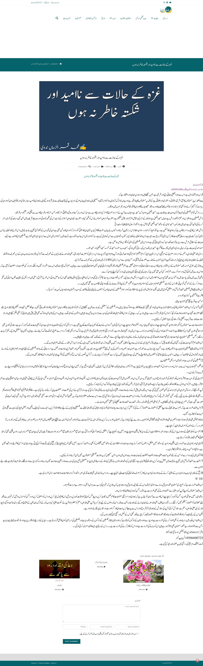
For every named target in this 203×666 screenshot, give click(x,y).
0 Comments (82, 167)
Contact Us (34, 663)
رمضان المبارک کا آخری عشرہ (101, 562)
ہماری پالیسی (46, 2)
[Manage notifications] (197, 661)
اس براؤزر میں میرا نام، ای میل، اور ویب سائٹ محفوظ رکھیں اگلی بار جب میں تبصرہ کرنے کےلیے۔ (108, 634)
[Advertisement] (99, 40)
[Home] (61, 64)
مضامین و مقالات (96, 167)
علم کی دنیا (120, 167)
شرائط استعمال (39, 2)
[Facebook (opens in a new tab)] (167, 2)
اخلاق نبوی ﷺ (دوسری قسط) (143, 585)
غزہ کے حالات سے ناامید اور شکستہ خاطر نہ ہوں (40, 64)
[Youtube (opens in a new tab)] (170, 2)
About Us (53, 663)
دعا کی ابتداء (59, 585)
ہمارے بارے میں (55, 2)
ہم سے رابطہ (33, 2)
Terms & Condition (44, 663)
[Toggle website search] (57, 18)
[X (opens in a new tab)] (164, 2)
